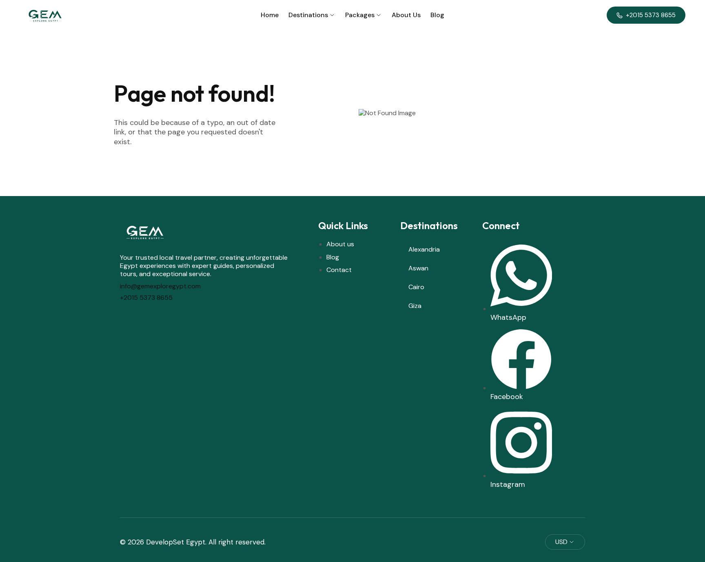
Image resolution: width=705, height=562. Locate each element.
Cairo (416, 287)
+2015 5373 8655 (146, 297)
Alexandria (424, 249)
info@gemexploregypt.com (160, 286)
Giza (414, 305)
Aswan (418, 268)
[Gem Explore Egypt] (44, 15)
